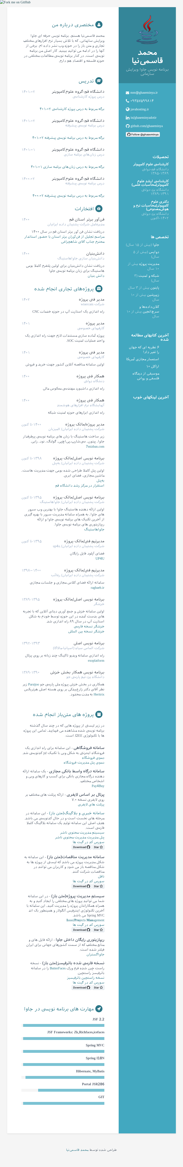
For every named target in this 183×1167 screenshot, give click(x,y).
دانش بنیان (96, 276)
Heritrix (99, 694)
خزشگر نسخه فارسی (89, 626)
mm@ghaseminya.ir (144, 93)
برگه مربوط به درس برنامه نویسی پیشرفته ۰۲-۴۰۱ (68, 138)
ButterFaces (58, 968)
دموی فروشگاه (93, 758)
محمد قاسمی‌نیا (77, 1150)
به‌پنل (100, 481)
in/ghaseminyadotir (144, 118)
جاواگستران (95, 954)
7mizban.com (95, 447)
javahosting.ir (140, 109)
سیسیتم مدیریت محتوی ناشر (82, 833)
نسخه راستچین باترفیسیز (85, 978)
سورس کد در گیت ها (88, 842)
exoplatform (96, 661)
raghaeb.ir (97, 588)
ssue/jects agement (85, 920)
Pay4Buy (98, 786)
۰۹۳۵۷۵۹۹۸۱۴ (142, 101)
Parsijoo (33, 684)
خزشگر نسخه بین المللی (86, 632)
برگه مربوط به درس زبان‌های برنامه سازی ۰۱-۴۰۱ (67, 167)
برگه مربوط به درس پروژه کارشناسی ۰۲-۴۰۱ (72, 109)
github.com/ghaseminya (147, 126)
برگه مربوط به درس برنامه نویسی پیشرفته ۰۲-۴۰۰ (68, 196)
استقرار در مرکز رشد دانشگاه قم (79, 486)
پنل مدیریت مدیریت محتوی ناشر (79, 837)
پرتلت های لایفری (91, 805)
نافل (101, 877)
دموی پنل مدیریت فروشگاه (84, 763)
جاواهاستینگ (94, 529)
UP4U (100, 559)
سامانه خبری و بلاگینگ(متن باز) (76, 813)
